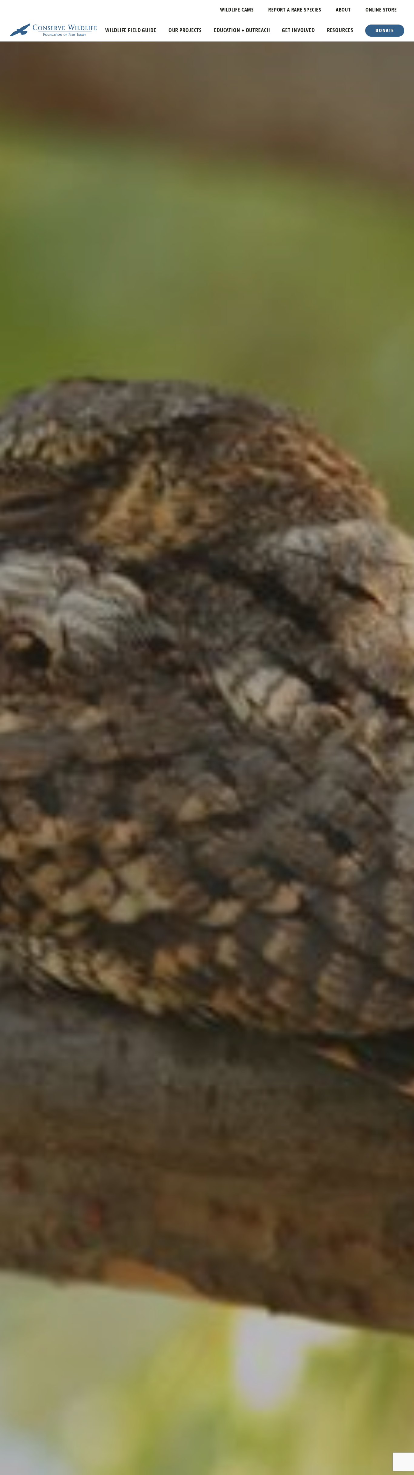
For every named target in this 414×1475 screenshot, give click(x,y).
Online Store (381, 10)
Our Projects (185, 30)
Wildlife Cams (237, 10)
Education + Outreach (242, 30)
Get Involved (298, 30)
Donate (385, 31)
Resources (340, 30)
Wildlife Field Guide (130, 30)
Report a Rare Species (294, 10)
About (343, 10)
